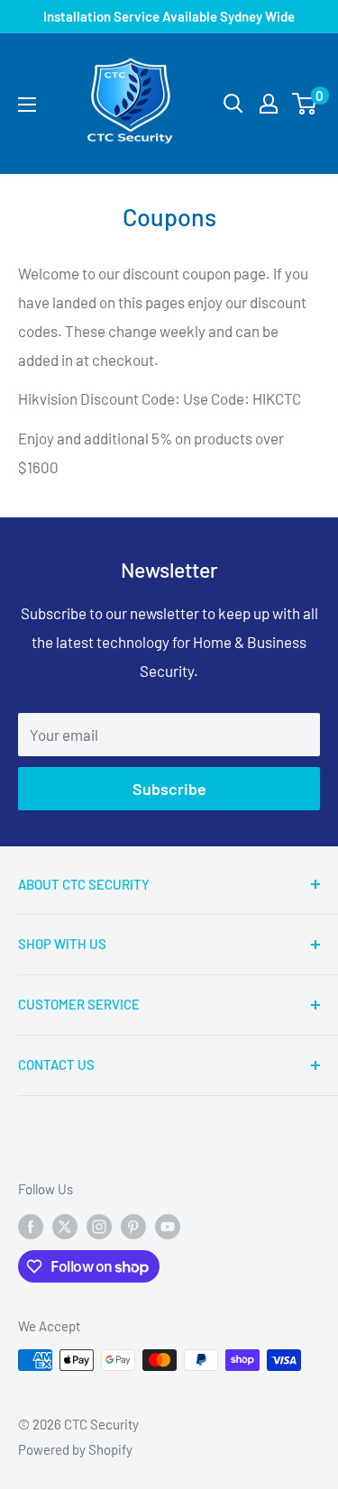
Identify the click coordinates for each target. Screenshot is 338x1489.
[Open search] (233, 104)
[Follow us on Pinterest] (133, 1225)
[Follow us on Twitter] (65, 1225)
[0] (305, 103)
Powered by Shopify (75, 1449)
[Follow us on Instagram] (99, 1225)
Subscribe (169, 789)
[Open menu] (27, 104)
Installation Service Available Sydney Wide (169, 16)
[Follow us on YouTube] (167, 1225)
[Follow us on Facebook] (30, 1225)
